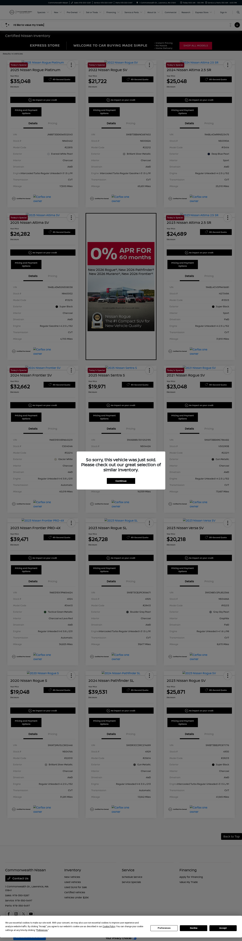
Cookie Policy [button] (109, 926)
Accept (223, 928)
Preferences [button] (42, 930)
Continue (121, 480)
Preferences (164, 928)
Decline (193, 928)
